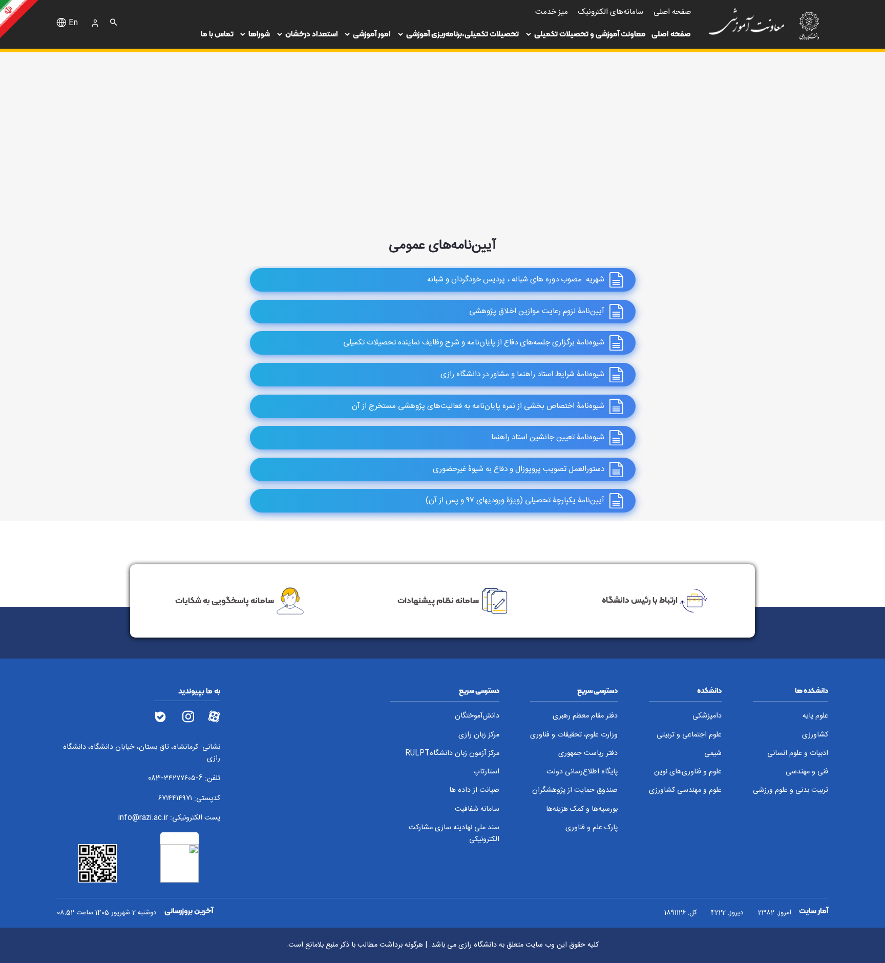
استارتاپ (486, 772)
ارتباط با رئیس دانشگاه (640, 599)
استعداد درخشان (311, 33)
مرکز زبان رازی (478, 735)
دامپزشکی (707, 716)
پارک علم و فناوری (591, 828)
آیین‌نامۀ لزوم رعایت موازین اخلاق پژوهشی (536, 311)
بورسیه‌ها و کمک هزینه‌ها (582, 809)
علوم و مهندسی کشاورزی (685, 790)
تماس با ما (217, 33)
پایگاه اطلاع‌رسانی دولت (582, 772)
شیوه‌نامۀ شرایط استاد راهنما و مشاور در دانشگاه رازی (522, 374)
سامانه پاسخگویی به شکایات (224, 599)
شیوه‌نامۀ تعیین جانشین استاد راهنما (547, 437)
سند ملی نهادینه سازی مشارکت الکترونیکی (454, 833)
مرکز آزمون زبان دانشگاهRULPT (452, 754)
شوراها (259, 33)
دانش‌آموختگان (477, 716)
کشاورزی (815, 735)
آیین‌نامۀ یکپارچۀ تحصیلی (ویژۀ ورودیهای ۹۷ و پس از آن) (515, 500)
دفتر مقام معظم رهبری (585, 716)
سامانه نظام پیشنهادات (438, 599)
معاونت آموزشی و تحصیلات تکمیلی (590, 33)
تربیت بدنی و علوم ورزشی (790, 790)
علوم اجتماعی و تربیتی (689, 735)
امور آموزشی (372, 33)
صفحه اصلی (671, 33)
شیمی (713, 754)
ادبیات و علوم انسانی (797, 754)
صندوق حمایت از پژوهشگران (575, 790)
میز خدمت (551, 12)
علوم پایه (815, 716)
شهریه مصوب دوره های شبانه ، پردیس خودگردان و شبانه (515, 279)
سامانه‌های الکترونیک (610, 12)
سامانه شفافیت (477, 809)
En (73, 23)
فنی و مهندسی (807, 772)
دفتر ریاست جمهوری (588, 754)
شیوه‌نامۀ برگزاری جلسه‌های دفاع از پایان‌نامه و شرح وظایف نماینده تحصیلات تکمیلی (473, 343)
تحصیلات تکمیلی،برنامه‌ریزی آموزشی (462, 33)
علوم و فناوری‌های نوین (688, 772)
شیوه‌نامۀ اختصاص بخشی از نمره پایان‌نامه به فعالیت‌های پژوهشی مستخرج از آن (478, 406)
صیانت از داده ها (474, 790)
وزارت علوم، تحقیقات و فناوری (574, 735)
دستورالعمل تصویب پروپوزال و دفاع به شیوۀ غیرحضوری (518, 469)
